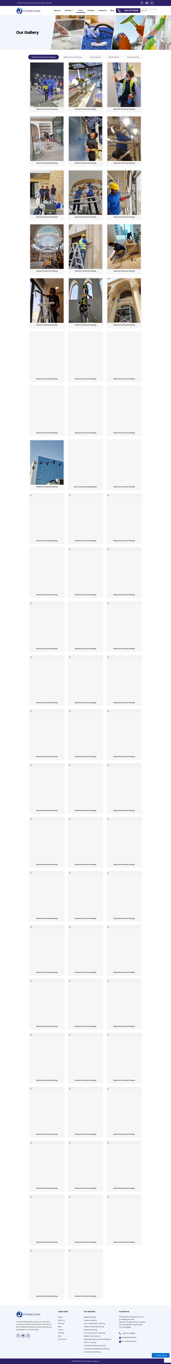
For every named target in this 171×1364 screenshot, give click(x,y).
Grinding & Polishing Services (95, 1345)
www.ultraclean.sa (129, 1341)
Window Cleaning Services (94, 1326)
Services (68, 10)
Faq (59, 1336)
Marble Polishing (90, 1317)
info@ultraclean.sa (129, 1337)
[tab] (43, 57)
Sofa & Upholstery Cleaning (94, 1323)
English (145, 10)
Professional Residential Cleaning (96, 1349)
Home (60, 1317)
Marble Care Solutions (92, 1336)
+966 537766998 (131, 10)
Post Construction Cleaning (94, 1333)
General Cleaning (90, 1330)
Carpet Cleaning (90, 1320)
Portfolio (90, 10)
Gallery (80, 10)
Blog (112, 10)
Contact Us (102, 10)
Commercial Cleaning (92, 1352)
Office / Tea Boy (90, 1342)
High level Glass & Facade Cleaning (97, 1339)
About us (57, 10)
